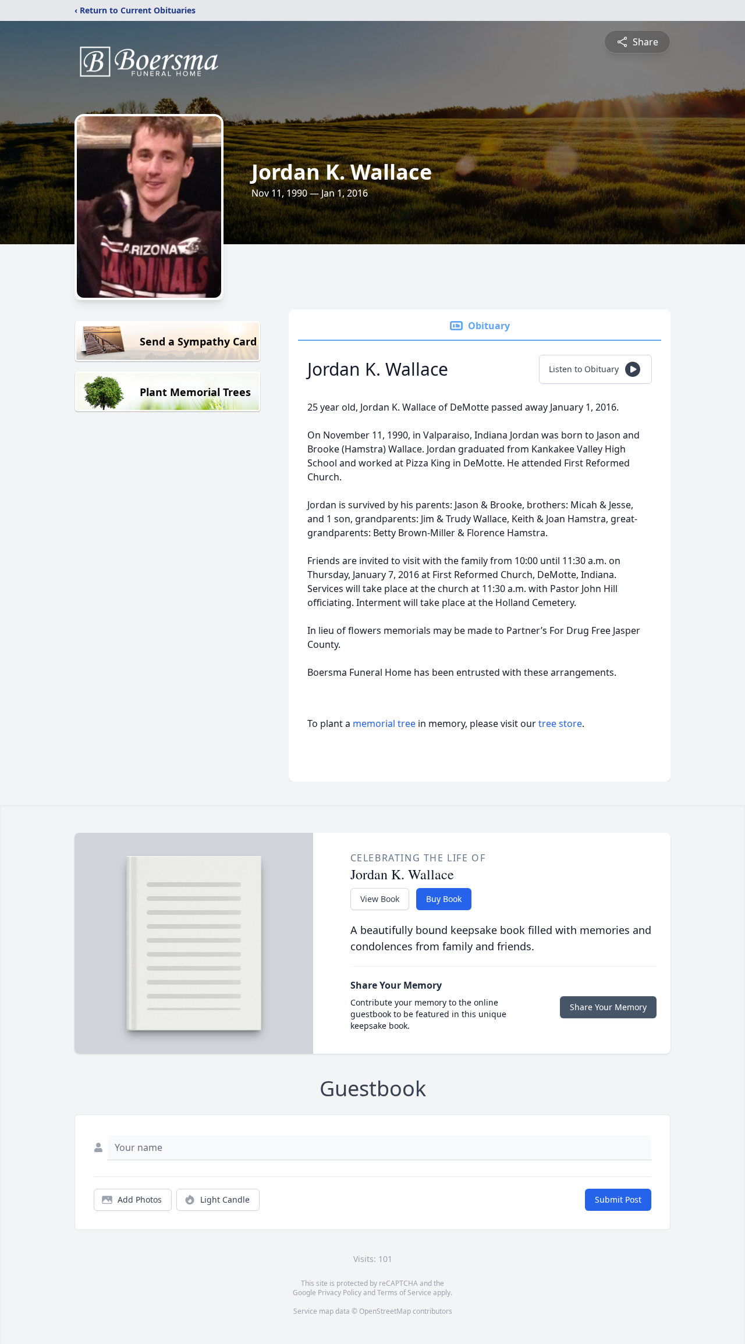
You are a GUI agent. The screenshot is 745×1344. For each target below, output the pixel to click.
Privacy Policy (339, 1292)
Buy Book (444, 898)
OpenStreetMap (385, 1311)
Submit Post (618, 1199)
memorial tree (384, 723)
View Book (379, 898)
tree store (560, 723)
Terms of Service (404, 1292)
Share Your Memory (608, 1007)
